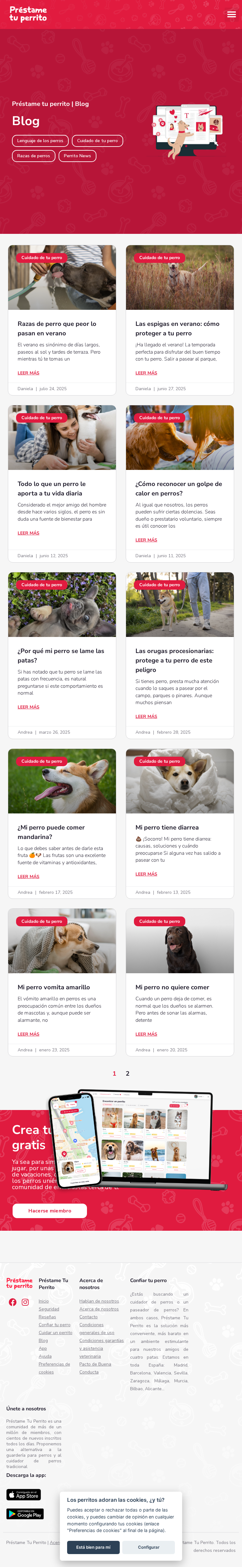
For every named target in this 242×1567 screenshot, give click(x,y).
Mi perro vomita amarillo (54, 987)
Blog (43, 1341)
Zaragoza (139, 1381)
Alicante (153, 1389)
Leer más (28, 373)
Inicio (44, 1301)
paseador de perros (153, 1310)
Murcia (180, 1381)
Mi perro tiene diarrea (167, 827)
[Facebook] (12, 1302)
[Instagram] (25, 1302)
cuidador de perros (151, 1302)
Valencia (162, 1373)
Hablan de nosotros (99, 1301)
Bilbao (136, 1389)
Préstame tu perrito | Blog (50, 104)
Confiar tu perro (55, 1325)
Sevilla (180, 1373)
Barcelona (140, 1373)
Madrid (180, 1365)
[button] (232, 15)
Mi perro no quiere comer (172, 987)
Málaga (161, 1381)
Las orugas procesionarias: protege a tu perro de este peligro (174, 660)
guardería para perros (29, 1455)
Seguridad (49, 1309)
